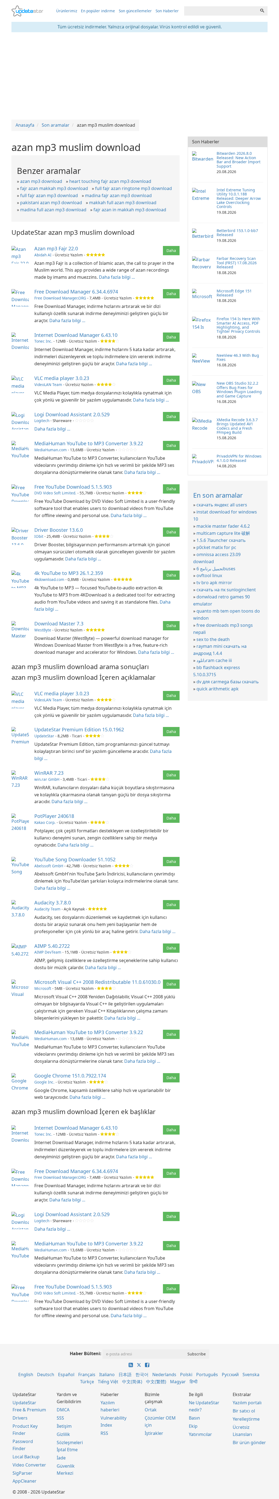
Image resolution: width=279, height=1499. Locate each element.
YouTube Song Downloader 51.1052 (75, 859)
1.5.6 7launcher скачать (221, 540)
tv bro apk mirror (214, 583)
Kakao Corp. (45, 822)
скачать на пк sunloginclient (226, 590)
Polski (186, 1375)
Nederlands (164, 1375)
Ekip (193, 1426)
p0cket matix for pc (216, 547)
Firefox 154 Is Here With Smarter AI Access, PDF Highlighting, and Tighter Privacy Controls (238, 325)
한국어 (141, 1375)
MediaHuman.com (50, 449)
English (25, 1375)
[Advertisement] (139, 76)
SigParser (22, 1473)
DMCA (63, 1410)
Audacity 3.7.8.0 (52, 902)
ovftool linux (209, 575)
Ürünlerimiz (66, 10)
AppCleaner (25, 1481)
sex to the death (213, 639)
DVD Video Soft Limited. (55, 492)
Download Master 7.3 (58, 623)
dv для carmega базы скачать (227, 682)
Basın (194, 1418)
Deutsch (45, 1375)
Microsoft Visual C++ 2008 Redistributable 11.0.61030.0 (97, 982)
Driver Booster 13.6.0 (58, 530)
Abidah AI (42, 254)
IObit (38, 536)
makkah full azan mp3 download (122, 203)
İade (61, 1458)
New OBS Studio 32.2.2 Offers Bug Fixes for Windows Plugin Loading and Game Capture (239, 389)
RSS (104, 1433)
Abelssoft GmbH (48, 865)
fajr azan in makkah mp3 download (129, 210)
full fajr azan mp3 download (49, 195)
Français (86, 1375)
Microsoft (42, 988)
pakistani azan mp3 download (51, 203)
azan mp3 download (41, 181)
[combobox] (220, 11)
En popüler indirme (98, 10)
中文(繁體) (156, 1382)
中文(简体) (132, 1382)
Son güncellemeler (135, 10)
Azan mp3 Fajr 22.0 (56, 248)
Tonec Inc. (43, 341)
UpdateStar (44, 735)
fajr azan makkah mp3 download (54, 188)
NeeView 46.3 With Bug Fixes (238, 357)
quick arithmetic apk (217, 689)
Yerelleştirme (246, 1419)
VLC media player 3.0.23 (61, 378)
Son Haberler (167, 10)
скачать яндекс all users (221, 505)
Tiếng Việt (108, 1382)
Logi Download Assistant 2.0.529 (72, 414)
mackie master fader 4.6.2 (223, 526)
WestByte (42, 630)
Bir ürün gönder (249, 1442)
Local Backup (26, 1457)
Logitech (41, 420)
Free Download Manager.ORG (60, 298)
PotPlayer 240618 (54, 816)
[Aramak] (262, 11)
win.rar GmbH (46, 779)
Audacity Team (47, 909)
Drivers (20, 1418)
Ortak (151, 1410)
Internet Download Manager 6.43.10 (75, 335)
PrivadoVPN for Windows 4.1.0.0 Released (239, 458)
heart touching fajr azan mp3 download (110, 181)
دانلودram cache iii (214, 660)
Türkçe (87, 1382)
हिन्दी (194, 1382)
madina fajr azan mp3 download (118, 195)
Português (207, 1375)
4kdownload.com (49, 579)
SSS (60, 1418)
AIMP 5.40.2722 (52, 946)
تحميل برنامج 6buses (215, 569)
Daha (171, 250)
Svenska (250, 1375)
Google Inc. (44, 1082)
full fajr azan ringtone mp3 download (133, 188)
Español (66, 1375)
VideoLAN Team (48, 384)
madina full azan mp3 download (53, 210)
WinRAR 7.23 (48, 773)
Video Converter (29, 1465)
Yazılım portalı (247, 1403)
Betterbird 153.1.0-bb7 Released (237, 232)
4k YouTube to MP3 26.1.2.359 (68, 573)
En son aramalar (218, 495)
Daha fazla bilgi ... (117, 277)
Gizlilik (63, 1434)
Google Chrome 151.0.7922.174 (70, 1075)
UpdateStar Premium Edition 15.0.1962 (79, 729)
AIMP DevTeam (47, 952)
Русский (230, 1375)
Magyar (178, 1382)
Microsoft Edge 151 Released (234, 293)
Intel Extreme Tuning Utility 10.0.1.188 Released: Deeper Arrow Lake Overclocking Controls (239, 198)
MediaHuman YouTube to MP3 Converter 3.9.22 (88, 443)
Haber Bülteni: (85, 1353)
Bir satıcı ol (244, 1411)
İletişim (64, 1426)
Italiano (107, 1375)
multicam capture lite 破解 (223, 533)
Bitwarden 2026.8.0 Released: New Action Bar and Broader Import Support (238, 159)
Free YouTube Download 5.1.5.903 (73, 486)
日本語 (125, 1375)
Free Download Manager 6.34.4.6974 (76, 291)
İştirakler (154, 1433)
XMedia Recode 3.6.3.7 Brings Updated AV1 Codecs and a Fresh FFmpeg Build (237, 426)
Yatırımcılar (200, 1434)
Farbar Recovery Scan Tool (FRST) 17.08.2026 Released (237, 262)
